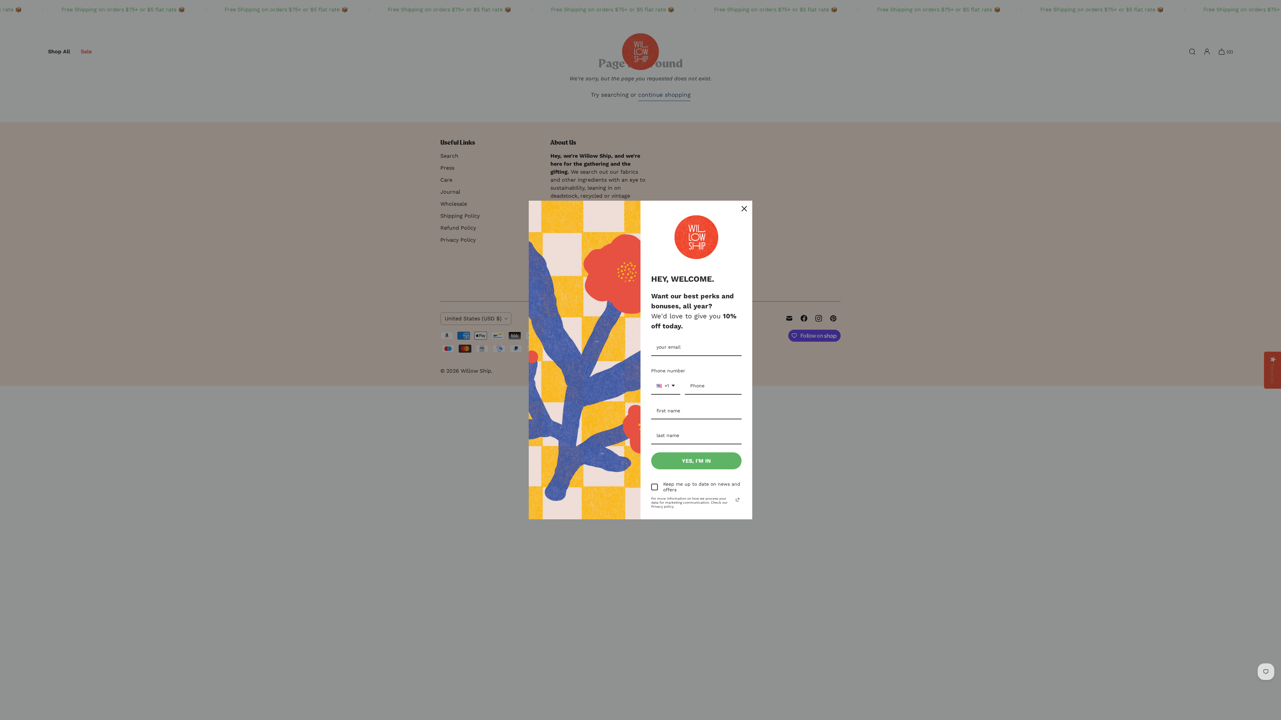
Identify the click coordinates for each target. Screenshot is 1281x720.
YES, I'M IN (696, 461)
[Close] (744, 209)
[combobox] (665, 386)
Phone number (668, 370)
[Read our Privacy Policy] (738, 500)
